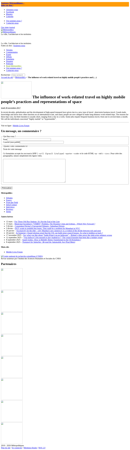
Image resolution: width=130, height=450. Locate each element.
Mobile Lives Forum (21, 126)
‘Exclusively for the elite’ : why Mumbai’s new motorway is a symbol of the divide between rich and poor (58, 231)
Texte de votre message (12, 149)
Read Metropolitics (13, 66)
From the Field (12, 202)
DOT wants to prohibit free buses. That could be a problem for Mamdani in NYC (47, 228)
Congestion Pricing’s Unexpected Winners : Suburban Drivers (39, 226)
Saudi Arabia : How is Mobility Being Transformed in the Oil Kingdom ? (51, 240)
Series (8, 212)
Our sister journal (8, 27)
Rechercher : (6, 75)
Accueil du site (7, 77)
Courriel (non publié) (11, 142)
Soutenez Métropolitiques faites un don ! (12, 4)
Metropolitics (20, 77)
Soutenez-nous (19, 46)
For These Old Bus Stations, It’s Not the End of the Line (37, 222)
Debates (9, 198)
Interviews (10, 207)
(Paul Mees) (48, 242)
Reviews (9, 209)
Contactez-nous (12, 70)
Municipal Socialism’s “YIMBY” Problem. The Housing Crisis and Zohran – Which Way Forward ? (54, 224)
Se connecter (17, 448)
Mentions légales (30, 448)
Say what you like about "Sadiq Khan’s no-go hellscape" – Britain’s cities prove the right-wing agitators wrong (67, 235)
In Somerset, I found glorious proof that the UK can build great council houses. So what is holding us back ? (59, 233)
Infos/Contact (11, 205)
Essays (9, 200)
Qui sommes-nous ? (14, 68)
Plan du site (5, 448)
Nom (5, 139)
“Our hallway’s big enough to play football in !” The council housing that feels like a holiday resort (62, 237)
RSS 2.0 (42, 448)
